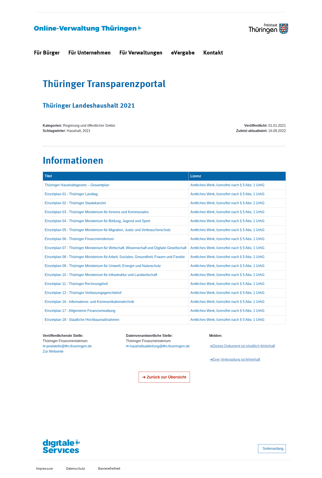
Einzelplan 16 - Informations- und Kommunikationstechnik (89, 302)
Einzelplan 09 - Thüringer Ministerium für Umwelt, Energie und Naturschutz (103, 266)
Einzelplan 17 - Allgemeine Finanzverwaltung (80, 311)
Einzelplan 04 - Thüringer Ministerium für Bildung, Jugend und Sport (97, 221)
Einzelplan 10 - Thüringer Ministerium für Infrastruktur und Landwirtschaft (101, 275)
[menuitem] (47, 53)
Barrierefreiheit (109, 469)
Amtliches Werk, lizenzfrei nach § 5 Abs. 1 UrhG (227, 185)
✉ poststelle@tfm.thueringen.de (67, 346)
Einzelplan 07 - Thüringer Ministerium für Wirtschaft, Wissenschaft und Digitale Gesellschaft (115, 248)
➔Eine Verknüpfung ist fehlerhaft (235, 359)
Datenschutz (75, 469)
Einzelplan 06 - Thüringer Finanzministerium (79, 239)
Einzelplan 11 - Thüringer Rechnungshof (76, 284)
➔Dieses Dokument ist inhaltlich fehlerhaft (242, 346)
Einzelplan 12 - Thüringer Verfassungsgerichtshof (83, 293)
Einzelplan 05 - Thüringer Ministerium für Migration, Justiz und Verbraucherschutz (108, 230)
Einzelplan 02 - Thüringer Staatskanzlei (75, 203)
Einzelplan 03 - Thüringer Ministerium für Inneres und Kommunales (97, 212)
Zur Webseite (53, 351)
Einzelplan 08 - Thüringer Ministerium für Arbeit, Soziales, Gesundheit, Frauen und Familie (115, 257)
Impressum (44, 469)
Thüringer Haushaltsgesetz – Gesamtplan (77, 185)
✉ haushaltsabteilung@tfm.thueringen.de (158, 346)
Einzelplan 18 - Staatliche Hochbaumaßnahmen (82, 320)
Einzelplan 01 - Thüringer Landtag (71, 194)
